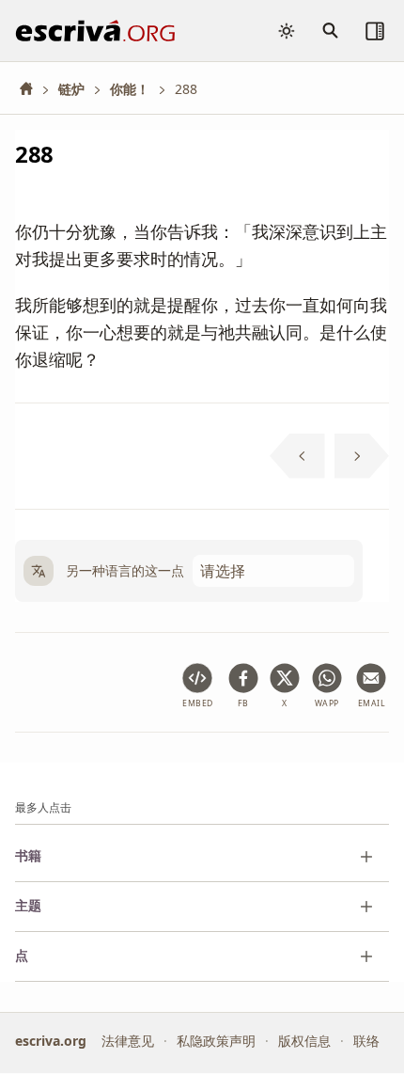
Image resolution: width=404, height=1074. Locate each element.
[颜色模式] (286, 31)
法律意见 (127, 1041)
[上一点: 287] (297, 456)
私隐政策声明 (216, 1041)
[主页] (33, 89)
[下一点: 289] (362, 456)
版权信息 (304, 1041)
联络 (366, 1041)
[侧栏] (375, 31)
